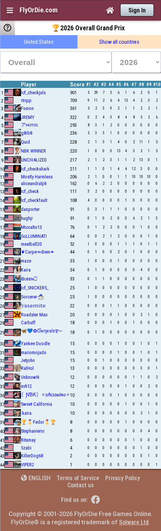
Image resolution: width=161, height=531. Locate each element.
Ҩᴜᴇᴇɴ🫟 (29, 279)
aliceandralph (34, 183)
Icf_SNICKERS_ (35, 288)
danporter (30, 209)
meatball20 (31, 244)
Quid (25, 142)
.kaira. (27, 413)
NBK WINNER (33, 151)
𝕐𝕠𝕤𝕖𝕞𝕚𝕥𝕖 (33, 306)
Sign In (137, 10)
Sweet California (36, 404)
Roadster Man (34, 314)
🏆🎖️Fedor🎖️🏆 (38, 422)
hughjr (27, 218)
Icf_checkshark (35, 169)
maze (26, 261)
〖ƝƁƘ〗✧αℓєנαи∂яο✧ (45, 395)
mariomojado (33, 352)
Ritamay (28, 440)
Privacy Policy (122, 478)
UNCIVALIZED (34, 160)
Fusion (27, 108)
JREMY (27, 117)
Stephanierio (33, 431)
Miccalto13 (31, 227)
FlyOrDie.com (38, 10)
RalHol (27, 368)
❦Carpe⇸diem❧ (37, 252)
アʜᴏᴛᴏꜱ (29, 125)
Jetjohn (28, 360)
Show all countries (119, 42)
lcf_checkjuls (33, 92)
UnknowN (30, 377)
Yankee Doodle (35, 343)
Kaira (26, 270)
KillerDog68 (32, 455)
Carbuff (28, 322)
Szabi (26, 448)
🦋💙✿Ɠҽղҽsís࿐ (41, 331)
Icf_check (30, 191)
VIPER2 (27, 464)
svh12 (26, 386)
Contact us (80, 485)
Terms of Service (78, 478)
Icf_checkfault (34, 200)
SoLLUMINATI (34, 236)
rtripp (26, 100)
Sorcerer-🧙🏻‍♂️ (32, 297)
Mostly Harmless (37, 176)
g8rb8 (26, 133)
